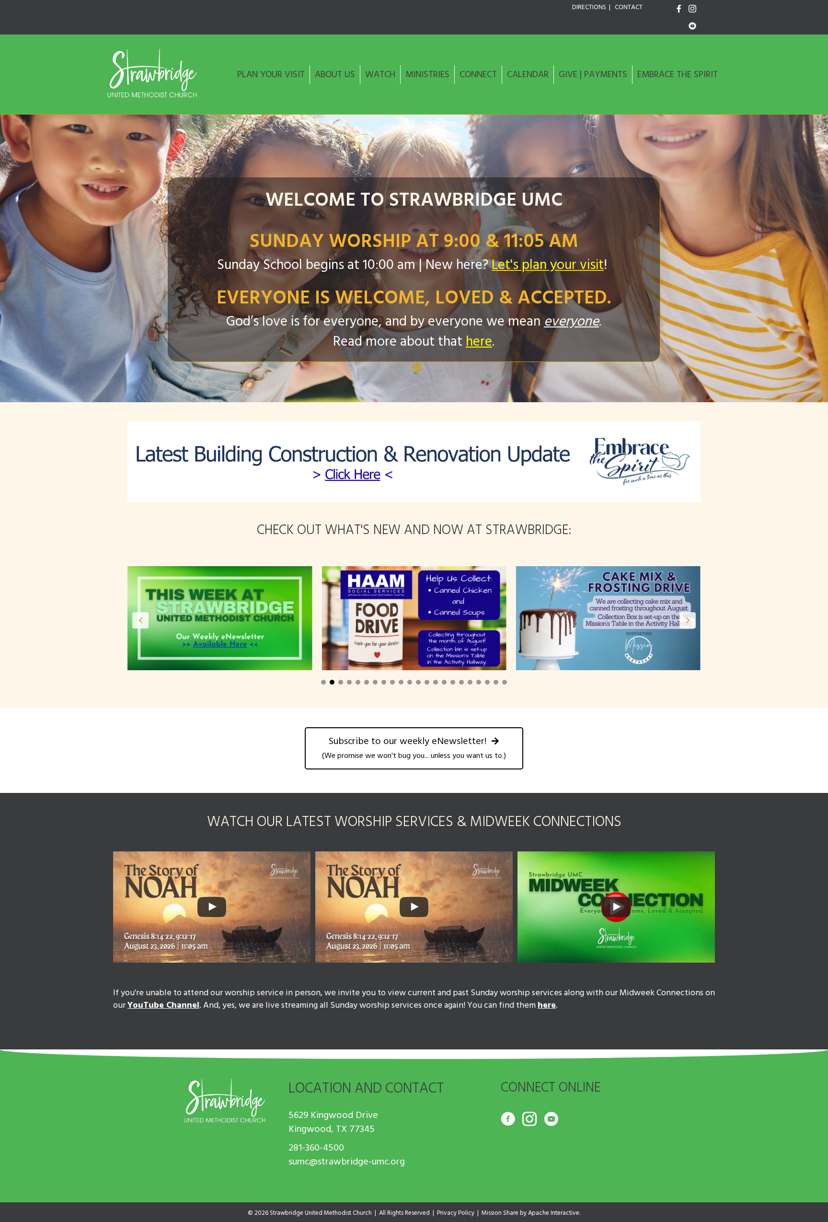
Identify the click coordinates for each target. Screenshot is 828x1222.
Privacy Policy (455, 1213)
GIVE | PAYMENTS (593, 74)
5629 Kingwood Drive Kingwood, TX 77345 (333, 1122)
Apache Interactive (553, 1213)
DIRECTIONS (589, 7)
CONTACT (629, 7)
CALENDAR (528, 74)
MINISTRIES (427, 74)
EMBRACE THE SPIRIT (677, 74)
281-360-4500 (316, 1147)
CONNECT (478, 74)
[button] (323, 682)
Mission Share (500, 1213)
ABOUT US (335, 74)
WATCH (380, 74)
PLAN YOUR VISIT (271, 74)
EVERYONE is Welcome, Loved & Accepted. (414, 298)
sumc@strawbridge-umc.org (346, 1161)
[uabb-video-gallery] (211, 907)
